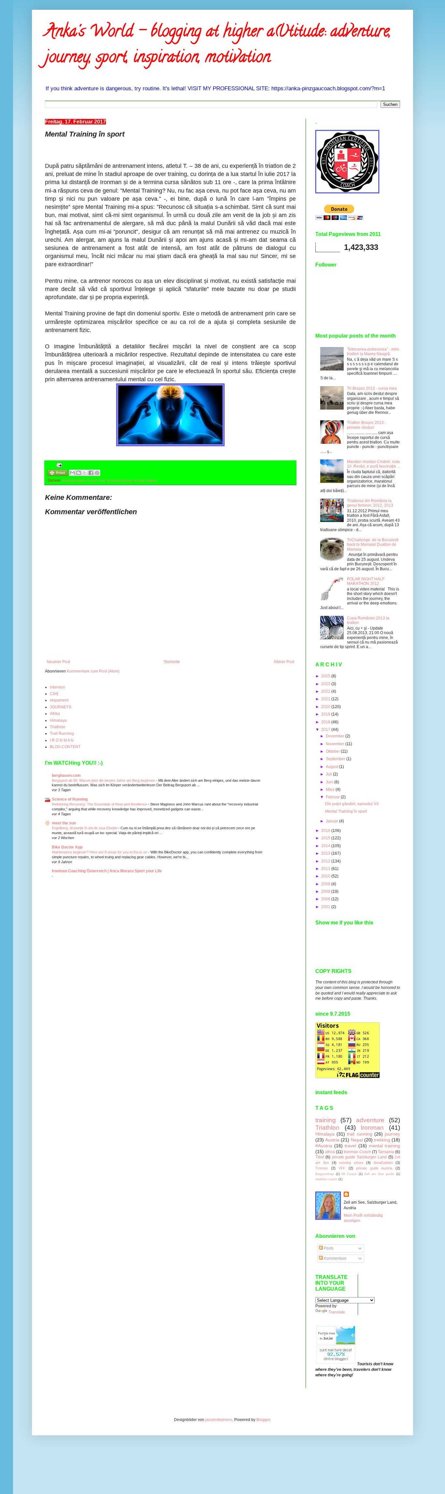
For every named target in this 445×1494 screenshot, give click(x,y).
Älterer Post (284, 662)
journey (392, 1134)
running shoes (351, 1163)
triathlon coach (326, 1179)
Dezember (335, 736)
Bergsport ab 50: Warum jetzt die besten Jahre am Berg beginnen (104, 780)
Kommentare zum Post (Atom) (93, 671)
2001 (326, 907)
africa (330, 1152)
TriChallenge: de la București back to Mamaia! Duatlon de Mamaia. (372, 545)
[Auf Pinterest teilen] (97, 473)
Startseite (172, 662)
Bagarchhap (324, 1174)
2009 (326, 884)
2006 (326, 899)
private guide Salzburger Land (359, 1157)
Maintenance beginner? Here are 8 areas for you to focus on (100, 852)
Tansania (386, 1152)
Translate (336, 1312)
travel (350, 1145)
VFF (341, 1168)
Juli (329, 774)
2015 (326, 838)
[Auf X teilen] (84, 473)
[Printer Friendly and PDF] (58, 474)
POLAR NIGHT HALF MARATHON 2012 (365, 581)
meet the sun (64, 823)
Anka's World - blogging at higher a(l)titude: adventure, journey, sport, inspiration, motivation (218, 45)
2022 (326, 691)
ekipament (59, 700)
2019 (326, 714)
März (331, 789)
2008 (326, 891)
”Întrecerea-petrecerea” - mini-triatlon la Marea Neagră (373, 351)
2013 (326, 853)
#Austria (323, 1145)
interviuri (57, 687)
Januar (332, 821)
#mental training (119, 480)
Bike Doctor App (67, 847)
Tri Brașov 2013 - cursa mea (372, 388)
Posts (328, 1248)
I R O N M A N (62, 740)
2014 (326, 846)
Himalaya (58, 720)
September (336, 759)
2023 (326, 684)
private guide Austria (374, 1168)
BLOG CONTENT (65, 747)
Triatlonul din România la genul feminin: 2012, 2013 (370, 503)
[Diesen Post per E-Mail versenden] (72, 473)
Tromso (321, 1168)
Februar (333, 797)
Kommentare (335, 1258)
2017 (326, 729)
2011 (326, 868)
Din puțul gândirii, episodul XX (352, 804)
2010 (326, 876)
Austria (332, 1139)
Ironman (372, 1127)
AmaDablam (383, 1163)
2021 (326, 699)
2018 (326, 722)
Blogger (263, 1419)
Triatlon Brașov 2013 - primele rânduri (366, 424)
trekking (382, 1139)
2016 (326, 830)
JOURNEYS (60, 707)
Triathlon (57, 727)
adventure (370, 1120)
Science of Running (70, 799)
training (325, 1120)
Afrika (55, 713)
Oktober (333, 751)
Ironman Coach (357, 1152)
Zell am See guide (379, 1174)
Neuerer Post (58, 662)
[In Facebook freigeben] (91, 473)
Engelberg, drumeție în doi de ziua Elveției (85, 828)
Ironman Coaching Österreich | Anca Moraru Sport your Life (107, 871)
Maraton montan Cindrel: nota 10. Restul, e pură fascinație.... (373, 464)
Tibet (319, 1157)
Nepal (357, 1139)
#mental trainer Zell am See (83, 480)
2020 (326, 706)
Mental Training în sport (346, 811)
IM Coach (349, 1174)
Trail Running (62, 733)
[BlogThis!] (78, 473)
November (335, 744)
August (332, 766)
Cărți (54, 693)
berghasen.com (66, 775)
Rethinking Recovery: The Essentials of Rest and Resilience (100, 804)
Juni (330, 782)
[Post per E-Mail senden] (58, 465)
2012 (326, 861)
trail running (359, 1134)
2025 (326, 676)
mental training (145, 480)
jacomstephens (218, 1419)
